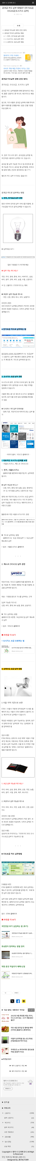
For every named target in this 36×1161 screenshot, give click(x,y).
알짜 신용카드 (19, 1118)
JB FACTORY (23, 1160)
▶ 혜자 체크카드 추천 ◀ (18, 1071)
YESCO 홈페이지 (14, 626)
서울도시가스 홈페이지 (16, 547)
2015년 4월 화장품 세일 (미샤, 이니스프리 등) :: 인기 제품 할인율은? (22, 1018)
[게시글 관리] (10, 993)
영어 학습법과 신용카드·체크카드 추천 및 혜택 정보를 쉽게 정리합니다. (13, 1084)
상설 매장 (19, 1146)
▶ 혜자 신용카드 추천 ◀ (18, 1066)
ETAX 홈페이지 (11, 914)
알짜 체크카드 (19, 1127)
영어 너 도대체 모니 (10, 1081)
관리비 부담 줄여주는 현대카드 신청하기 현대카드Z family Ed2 (12, 59)
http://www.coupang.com (11, 65)
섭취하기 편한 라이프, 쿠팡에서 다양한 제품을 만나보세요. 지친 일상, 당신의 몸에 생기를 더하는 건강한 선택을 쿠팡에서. (18, 72)
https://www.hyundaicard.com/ (13, 52)
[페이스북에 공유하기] (18, 1001)
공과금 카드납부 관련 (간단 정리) (15, 30)
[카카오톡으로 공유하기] (24, 1001)
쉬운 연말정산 (19, 1132)
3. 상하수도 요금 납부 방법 (14, 42)
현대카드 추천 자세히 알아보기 (12, 55)
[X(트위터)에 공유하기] (12, 1001)
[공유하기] (8, 993)
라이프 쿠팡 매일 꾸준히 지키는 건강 (17, 68)
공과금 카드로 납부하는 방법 (14, 33)
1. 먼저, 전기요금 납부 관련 (14, 36)
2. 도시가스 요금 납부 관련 (14, 39)
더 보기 (31, 1010)
